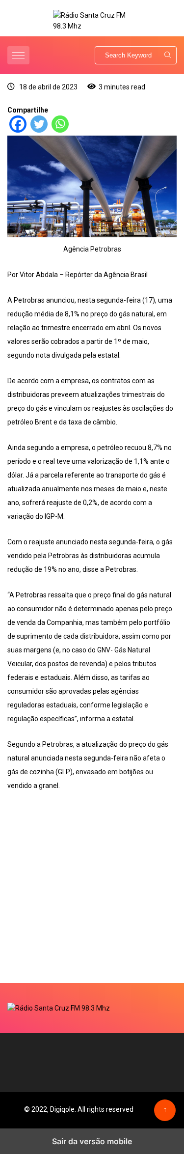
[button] (19, 55)
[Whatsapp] (60, 130)
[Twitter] (39, 130)
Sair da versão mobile (92, 1141)
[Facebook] (17, 130)
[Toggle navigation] (18, 55)
